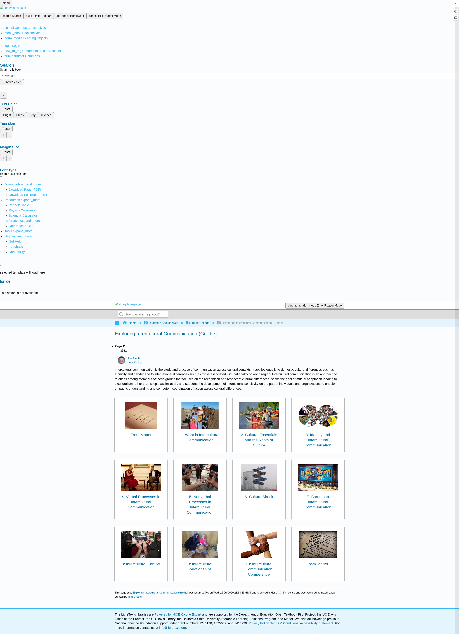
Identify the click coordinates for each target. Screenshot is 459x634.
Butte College (200, 322)
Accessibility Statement (316, 623)
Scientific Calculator (23, 215)
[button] (16, 246)
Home (132, 322)
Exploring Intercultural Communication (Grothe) (160, 592)
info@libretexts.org (172, 628)
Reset (6, 109)
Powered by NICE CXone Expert (178, 614)
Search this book (10, 69)
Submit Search (12, 82)
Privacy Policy (259, 623)
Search (121, 315)
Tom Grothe (134, 358)
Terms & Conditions (284, 623)
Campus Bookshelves (164, 322)
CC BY (282, 592)
